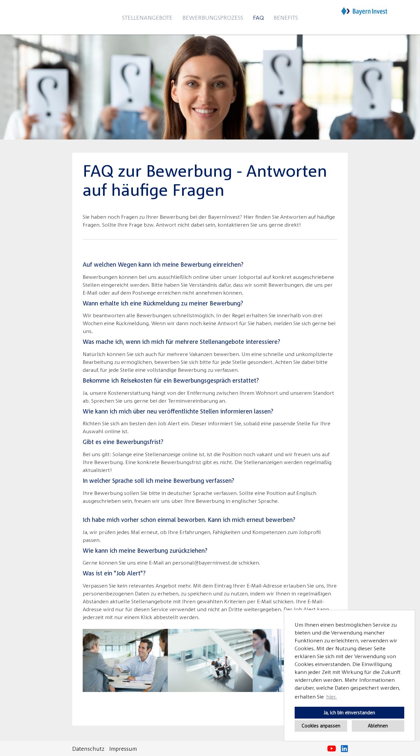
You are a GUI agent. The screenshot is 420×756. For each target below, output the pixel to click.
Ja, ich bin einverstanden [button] (349, 712)
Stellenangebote (147, 17)
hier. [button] (331, 696)
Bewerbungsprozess (212, 17)
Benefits (286, 17)
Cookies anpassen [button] (321, 725)
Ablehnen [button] (378, 725)
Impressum (123, 748)
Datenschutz (88, 748)
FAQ (258, 17)
